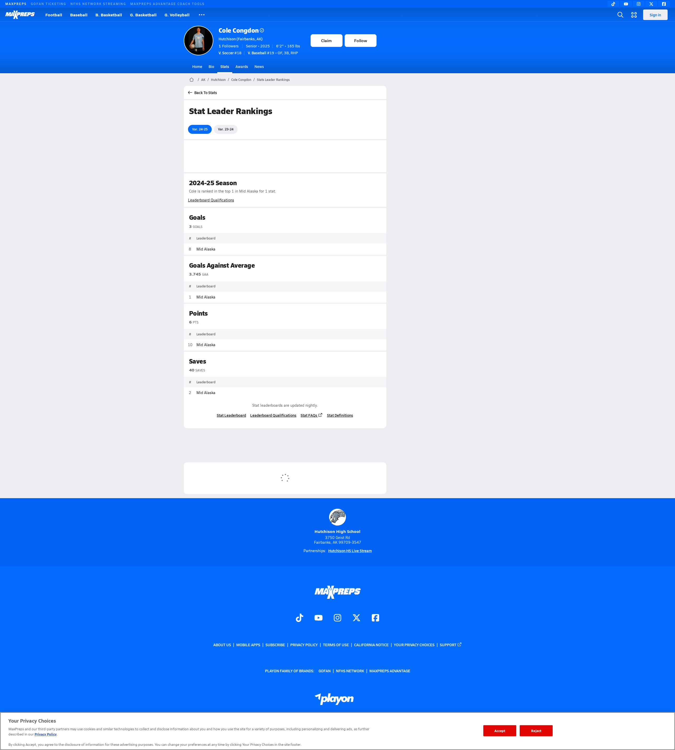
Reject (536, 730)
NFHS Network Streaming (98, 4)
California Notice (371, 644)
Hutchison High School (337, 531)
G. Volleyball (177, 15)
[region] (337, 731)
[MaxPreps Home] (20, 15)
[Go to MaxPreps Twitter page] (356, 618)
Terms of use (336, 644)
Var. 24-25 (200, 129)
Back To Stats (205, 92)
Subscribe (275, 644)
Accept (499, 730)
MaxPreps (16, 4)
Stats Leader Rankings (273, 79)
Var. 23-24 (225, 129)
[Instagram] (638, 4)
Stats (224, 66)
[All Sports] (202, 15)
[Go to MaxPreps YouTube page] (318, 618)
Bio (211, 66)
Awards (241, 66)
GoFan (325, 670)
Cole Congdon (239, 30)
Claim (326, 40)
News (259, 66)
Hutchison (218, 79)
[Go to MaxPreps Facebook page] (375, 618)
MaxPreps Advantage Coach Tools (167, 4)
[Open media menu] (634, 15)
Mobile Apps (248, 644)
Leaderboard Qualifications (211, 200)
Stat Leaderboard (231, 415)
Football (53, 15)
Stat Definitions (340, 415)
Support (448, 644)
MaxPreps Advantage (389, 670)
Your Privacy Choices (414, 644)
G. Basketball (143, 15)
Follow (360, 40)
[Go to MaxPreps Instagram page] (337, 618)
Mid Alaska (205, 249)
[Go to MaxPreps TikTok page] (299, 618)
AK (203, 79)
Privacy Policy (304, 644)
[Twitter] (651, 4)
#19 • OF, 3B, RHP (273, 52)
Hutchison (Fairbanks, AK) (241, 38)
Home (197, 66)
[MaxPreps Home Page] (191, 79)
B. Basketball (108, 15)
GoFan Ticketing (48, 4)
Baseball (79, 15)
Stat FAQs (309, 415)
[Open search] (620, 15)
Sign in (655, 14)
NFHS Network (350, 670)
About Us (222, 644)
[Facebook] (664, 4)
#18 (230, 52)
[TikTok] (613, 4)
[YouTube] (626, 4)
